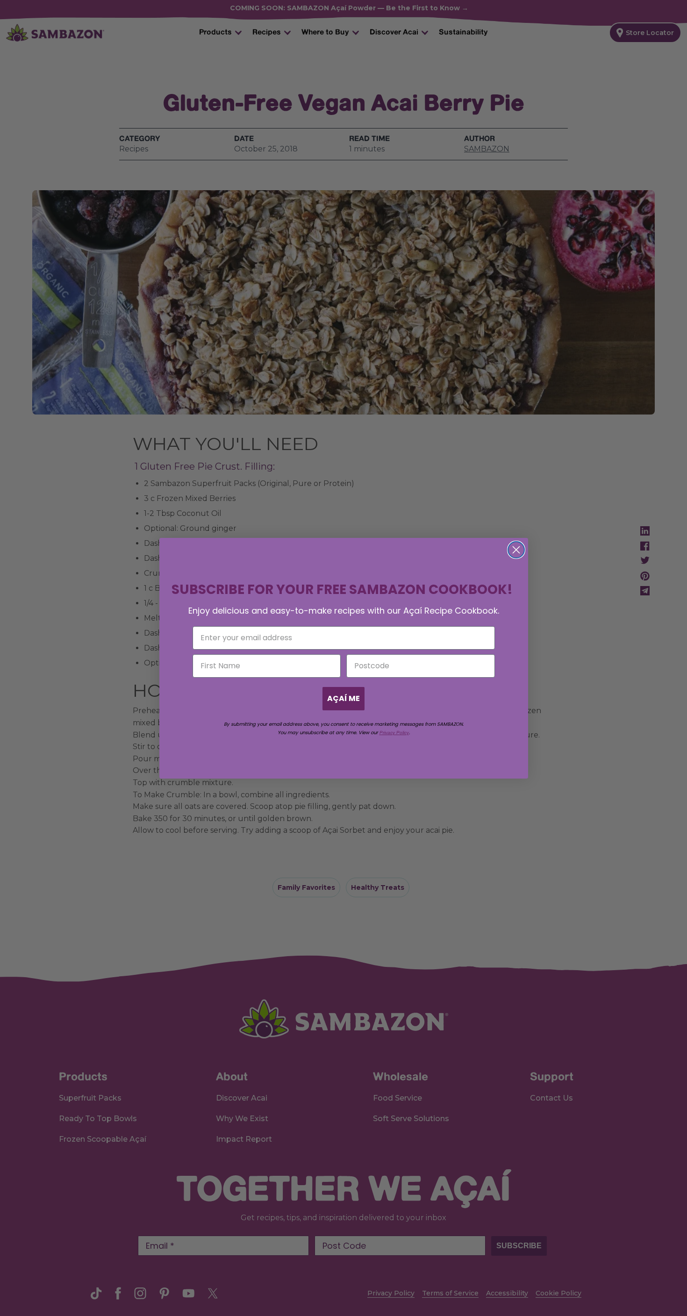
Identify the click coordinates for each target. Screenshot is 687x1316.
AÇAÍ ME (343, 698)
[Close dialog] (516, 550)
